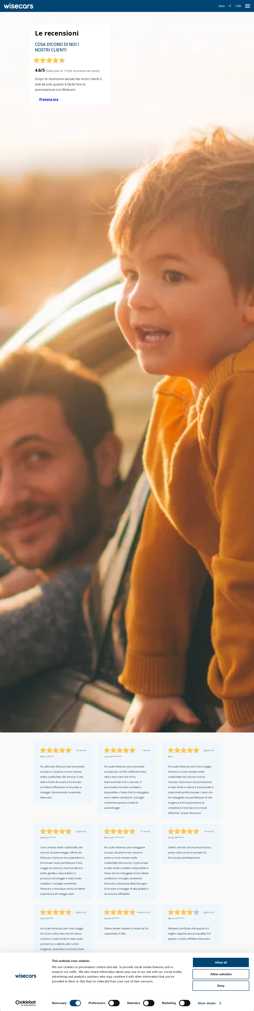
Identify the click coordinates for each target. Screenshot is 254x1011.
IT (230, 6)
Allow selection (221, 974)
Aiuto (221, 6)
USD (238, 6)
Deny (220, 985)
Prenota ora (48, 99)
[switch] (114, 1003)
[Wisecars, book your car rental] (18, 6)
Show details (207, 1003)
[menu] (247, 6)
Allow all (221, 962)
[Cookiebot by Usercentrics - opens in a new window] (25, 1003)
